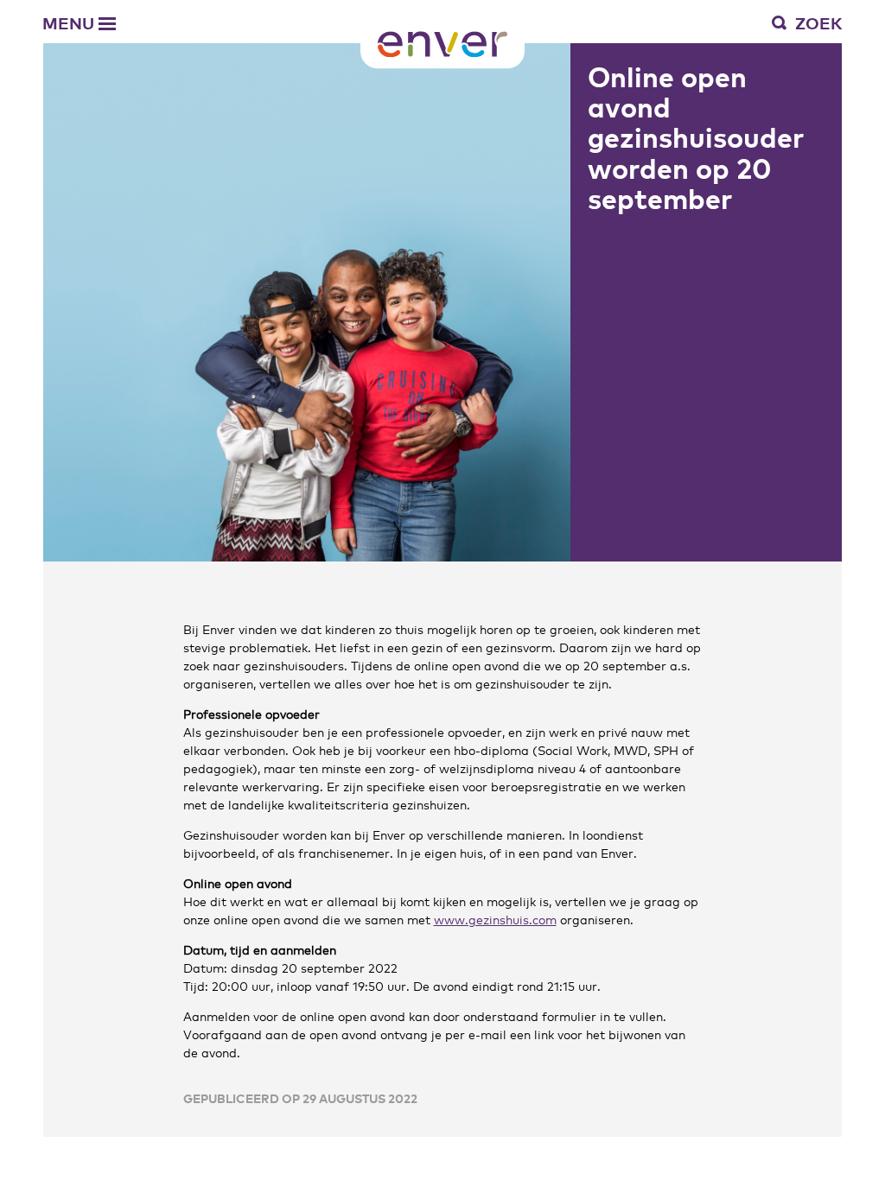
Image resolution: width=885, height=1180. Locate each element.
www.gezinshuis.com (495, 918)
